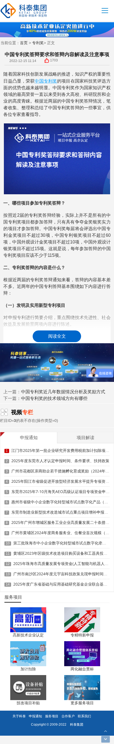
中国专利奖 (46, 81)
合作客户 (68, 716)
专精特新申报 (82, 635)
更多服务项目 (82, 702)
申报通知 (35, 716)
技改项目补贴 (28, 702)
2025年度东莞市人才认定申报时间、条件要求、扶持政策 (60, 460)
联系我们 (84, 716)
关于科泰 (19, 716)
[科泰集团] (23, 10)
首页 (24, 42)
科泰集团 (76, 724)
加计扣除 (28, 668)
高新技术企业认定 (28, 635)
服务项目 (51, 716)
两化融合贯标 (82, 668)
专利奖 (38, 42)
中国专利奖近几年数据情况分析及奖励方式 (63, 392)
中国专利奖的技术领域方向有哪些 (54, 398)
